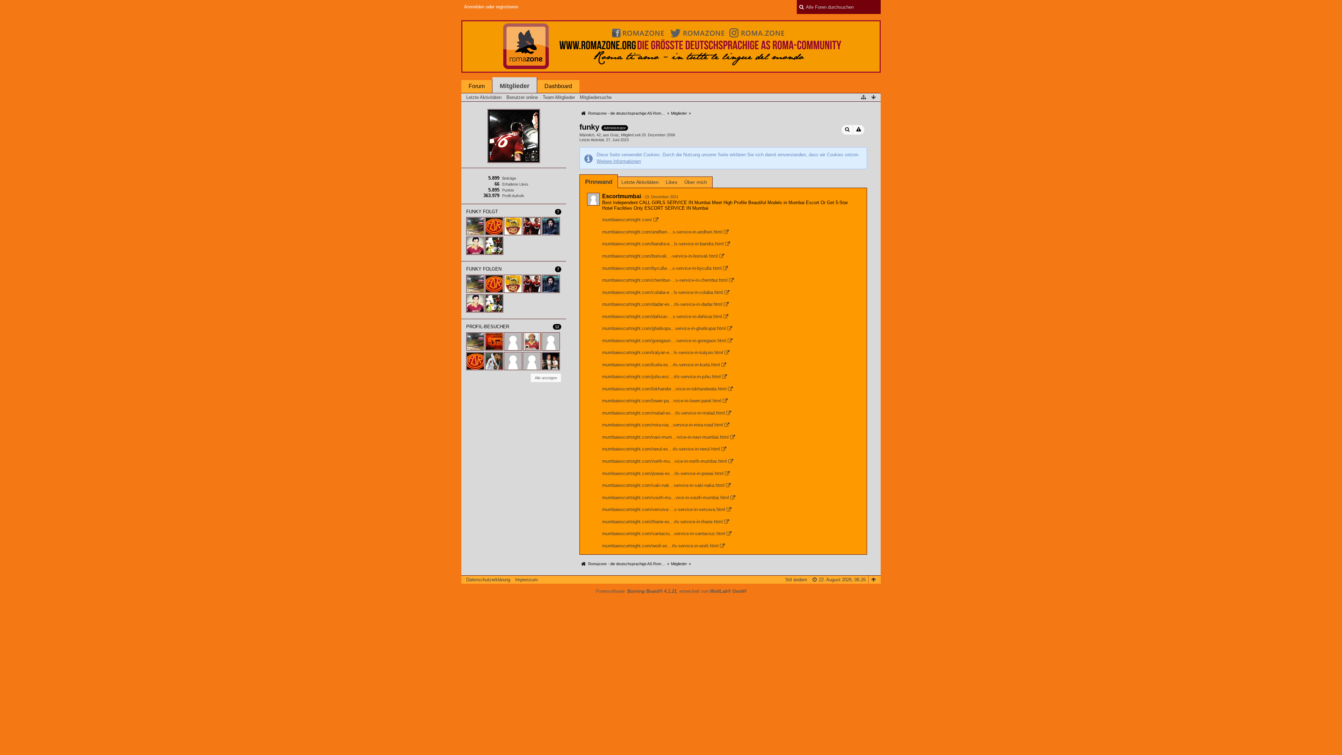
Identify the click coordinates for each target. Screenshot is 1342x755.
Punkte (508, 190)
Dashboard (558, 86)
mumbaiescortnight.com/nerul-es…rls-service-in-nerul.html (661, 449)
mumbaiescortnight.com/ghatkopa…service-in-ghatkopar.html (664, 328)
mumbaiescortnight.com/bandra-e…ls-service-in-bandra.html (663, 243)
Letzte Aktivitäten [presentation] (640, 182)
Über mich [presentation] (695, 182)
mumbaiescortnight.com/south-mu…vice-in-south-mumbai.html (665, 497)
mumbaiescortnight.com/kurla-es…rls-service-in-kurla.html (661, 364)
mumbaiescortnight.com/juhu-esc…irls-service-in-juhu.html (661, 376)
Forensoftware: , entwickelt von (671, 591)
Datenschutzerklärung (488, 579)
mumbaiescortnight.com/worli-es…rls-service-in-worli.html (660, 545)
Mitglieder (514, 85)
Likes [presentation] (671, 182)
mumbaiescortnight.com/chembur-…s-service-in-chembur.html (665, 280)
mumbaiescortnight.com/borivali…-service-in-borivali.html (660, 256)
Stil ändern (796, 579)
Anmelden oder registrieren (491, 6)
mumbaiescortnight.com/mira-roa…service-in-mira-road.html (662, 424)
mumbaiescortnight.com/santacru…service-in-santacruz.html (663, 533)
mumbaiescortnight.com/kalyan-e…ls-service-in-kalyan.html (662, 352)
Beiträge (509, 178)
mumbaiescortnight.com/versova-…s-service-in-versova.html (663, 509)
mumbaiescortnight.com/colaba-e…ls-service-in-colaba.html (662, 292)
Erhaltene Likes (515, 184)
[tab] (598, 182)
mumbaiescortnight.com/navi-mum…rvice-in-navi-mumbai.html (665, 437)
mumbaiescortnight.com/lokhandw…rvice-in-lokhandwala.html (664, 388)
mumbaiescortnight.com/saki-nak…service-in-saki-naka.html (663, 485)
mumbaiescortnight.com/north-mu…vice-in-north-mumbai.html (664, 461)
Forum (477, 86)
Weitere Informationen (619, 161)
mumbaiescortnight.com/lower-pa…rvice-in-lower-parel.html (661, 400)
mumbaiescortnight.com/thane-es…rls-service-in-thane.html (662, 521)
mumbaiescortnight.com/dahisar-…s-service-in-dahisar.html (662, 316)
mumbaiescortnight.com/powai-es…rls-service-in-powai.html (662, 473)
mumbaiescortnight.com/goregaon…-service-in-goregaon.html (664, 340)
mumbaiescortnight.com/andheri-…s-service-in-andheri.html (662, 232)
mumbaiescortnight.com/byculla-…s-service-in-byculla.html (662, 268)
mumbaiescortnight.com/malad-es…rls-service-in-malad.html (663, 413)
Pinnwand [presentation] (598, 182)
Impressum (526, 579)
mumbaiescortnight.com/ (627, 219)
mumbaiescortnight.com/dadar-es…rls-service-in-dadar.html (662, 304)
